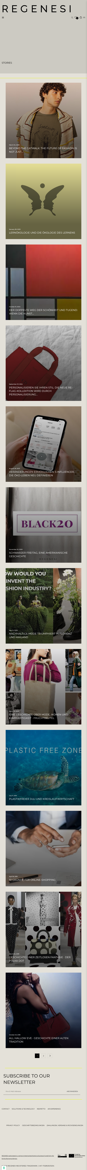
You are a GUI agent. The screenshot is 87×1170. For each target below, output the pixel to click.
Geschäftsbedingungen (33, 1125)
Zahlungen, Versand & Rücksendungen (65, 1125)
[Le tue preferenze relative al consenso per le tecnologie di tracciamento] (4, 1168)
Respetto (41, 1109)
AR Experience (54, 1109)
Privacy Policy (13, 1125)
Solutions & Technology (23, 1109)
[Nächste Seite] (50, 1056)
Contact (6, 1109)
